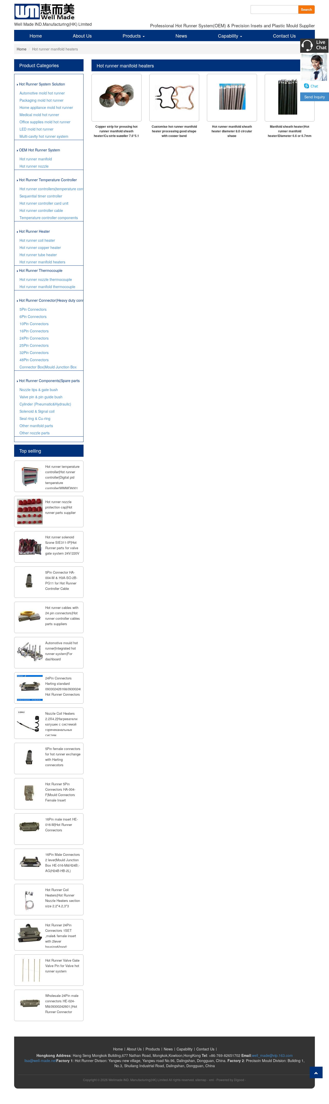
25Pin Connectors (34, 345)
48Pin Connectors (34, 359)
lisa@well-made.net (40, 1060)
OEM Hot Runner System (39, 149)
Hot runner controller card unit (44, 203)
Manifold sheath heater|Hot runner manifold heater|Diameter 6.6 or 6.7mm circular (290, 133)
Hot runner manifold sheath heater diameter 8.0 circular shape (232, 131)
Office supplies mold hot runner (45, 121)
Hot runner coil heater (37, 240)
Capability (229, 35)
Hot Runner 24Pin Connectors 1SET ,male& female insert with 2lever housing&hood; (60, 935)
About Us (82, 35)
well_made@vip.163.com (272, 1055)
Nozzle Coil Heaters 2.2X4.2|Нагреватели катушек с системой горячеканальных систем (61, 724)
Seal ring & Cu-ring (35, 418)
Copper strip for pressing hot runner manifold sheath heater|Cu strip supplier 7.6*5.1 (116, 131)
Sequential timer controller (41, 196)
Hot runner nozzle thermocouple (46, 279)
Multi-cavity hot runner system (44, 136)
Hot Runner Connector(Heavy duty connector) (50, 300)
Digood (239, 1079)
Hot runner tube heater (38, 254)
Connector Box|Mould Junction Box (48, 366)
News (181, 35)
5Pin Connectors (33, 309)
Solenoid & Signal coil (37, 411)
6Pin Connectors (33, 316)
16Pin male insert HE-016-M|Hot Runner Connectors (61, 824)
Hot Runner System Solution (41, 84)
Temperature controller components (49, 217)
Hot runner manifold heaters (42, 261)
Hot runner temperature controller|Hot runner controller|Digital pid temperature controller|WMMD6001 (62, 477)
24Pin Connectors (34, 338)
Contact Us (284, 35)
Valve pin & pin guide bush (41, 396)
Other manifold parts (36, 425)
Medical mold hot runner (39, 114)
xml (211, 1079)
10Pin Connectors (34, 323)
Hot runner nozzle (34, 166)
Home (36, 35)
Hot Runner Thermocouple (40, 270)
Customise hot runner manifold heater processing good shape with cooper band (174, 131)
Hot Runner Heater (34, 231)
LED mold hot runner (36, 129)
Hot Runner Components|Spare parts (49, 380)
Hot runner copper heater (40, 247)
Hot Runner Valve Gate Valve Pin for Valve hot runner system (62, 965)
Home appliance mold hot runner (46, 107)
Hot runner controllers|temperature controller (51, 188)
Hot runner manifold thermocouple (47, 286)
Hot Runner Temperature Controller (47, 179)
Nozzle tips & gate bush (39, 389)
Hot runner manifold (36, 158)
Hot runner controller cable (41, 210)
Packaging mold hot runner (41, 100)
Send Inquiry (314, 96)
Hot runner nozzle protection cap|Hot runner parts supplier (60, 507)
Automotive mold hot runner (42, 93)
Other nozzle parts (35, 432)
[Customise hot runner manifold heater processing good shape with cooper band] (174, 98)
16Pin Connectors (34, 330)
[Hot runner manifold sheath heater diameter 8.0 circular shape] (232, 98)
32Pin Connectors (34, 352)
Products (132, 35)
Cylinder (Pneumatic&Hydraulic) (45, 404)
